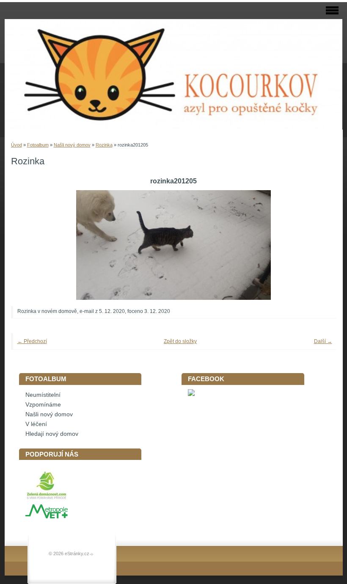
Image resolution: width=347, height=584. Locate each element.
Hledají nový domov (51, 434)
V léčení (36, 424)
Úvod (16, 144)
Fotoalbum (38, 144)
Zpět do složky (180, 341)
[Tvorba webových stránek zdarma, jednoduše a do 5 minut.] (92, 554)
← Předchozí (32, 341)
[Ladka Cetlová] (191, 394)
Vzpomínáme (43, 404)
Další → (323, 341)
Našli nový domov (72, 144)
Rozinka (104, 144)
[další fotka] (318, 245)
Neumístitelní (43, 395)
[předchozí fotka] (29, 245)
